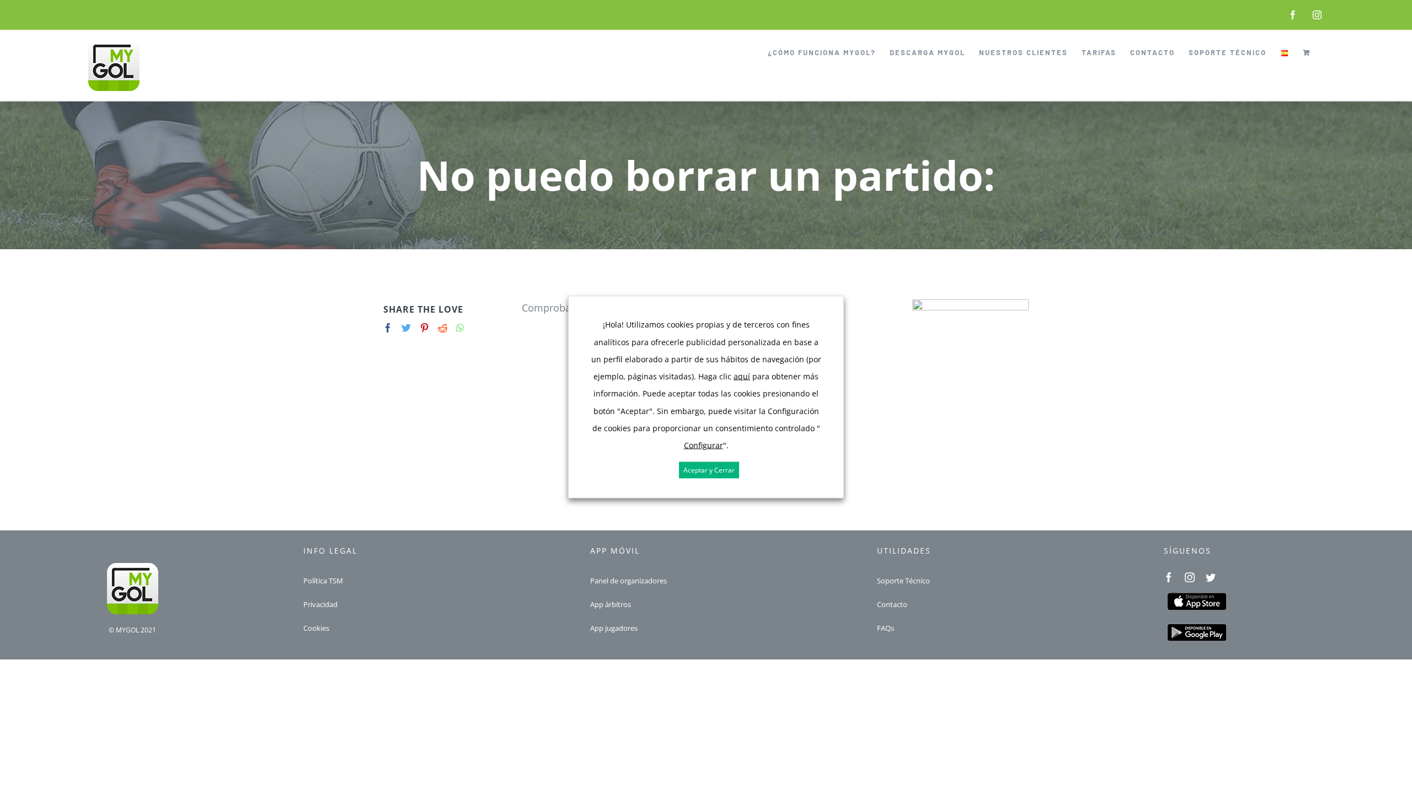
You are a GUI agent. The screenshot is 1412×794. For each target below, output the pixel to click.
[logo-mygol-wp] (132, 566)
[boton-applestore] (1196, 595)
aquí (742, 376)
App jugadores (614, 628)
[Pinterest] (424, 327)
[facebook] (1169, 577)
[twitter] (1211, 577)
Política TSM (323, 581)
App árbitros (610, 604)
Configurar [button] (703, 445)
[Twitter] (406, 327)
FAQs (885, 628)
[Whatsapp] (460, 327)
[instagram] (1190, 577)
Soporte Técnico (903, 581)
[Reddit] (442, 327)
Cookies (316, 628)
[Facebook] (388, 327)
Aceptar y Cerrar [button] (709, 470)
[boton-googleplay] (1196, 626)
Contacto (892, 604)
